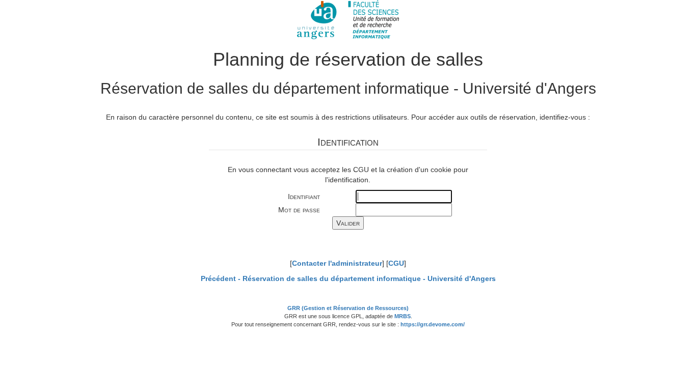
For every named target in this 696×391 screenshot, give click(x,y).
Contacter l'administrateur (337, 263)
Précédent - (348, 278)
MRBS (402, 316)
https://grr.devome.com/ (432, 324)
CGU (396, 263)
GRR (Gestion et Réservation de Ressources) (348, 308)
